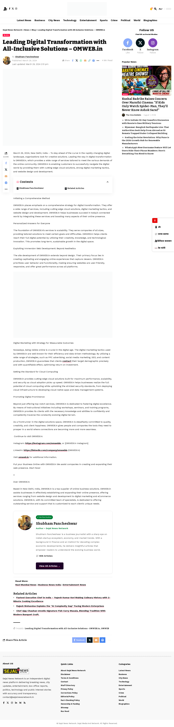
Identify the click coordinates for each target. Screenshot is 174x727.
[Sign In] (5, 9)
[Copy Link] (89, 60)
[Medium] (20, 703)
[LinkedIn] (16, 703)
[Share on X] (77, 60)
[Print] (94, 60)
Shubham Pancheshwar (27, 56)
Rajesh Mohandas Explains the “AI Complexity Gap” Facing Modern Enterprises (60, 606)
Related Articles (75, 188)
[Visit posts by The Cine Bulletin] (123, 115)
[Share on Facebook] (72, 60)
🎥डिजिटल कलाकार (163, 241)
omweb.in (23, 457)
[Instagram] (16, 8)
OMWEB (105, 628)
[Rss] (24, 703)
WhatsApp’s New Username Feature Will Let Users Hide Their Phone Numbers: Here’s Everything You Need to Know (146, 150)
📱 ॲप (158, 227)
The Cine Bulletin (133, 115)
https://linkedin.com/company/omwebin (45, 450)
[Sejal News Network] (87, 9)
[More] (98, 60)
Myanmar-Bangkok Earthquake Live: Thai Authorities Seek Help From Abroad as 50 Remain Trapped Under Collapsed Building (145, 130)
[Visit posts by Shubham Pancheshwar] (7, 60)
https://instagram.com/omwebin (43, 443)
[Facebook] (9, 8)
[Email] (85, 60)
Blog (6, 35)
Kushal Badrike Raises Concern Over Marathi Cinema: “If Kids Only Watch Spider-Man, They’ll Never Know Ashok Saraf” (145, 104)
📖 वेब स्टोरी (160, 248)
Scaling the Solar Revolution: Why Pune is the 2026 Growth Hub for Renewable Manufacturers (145, 140)
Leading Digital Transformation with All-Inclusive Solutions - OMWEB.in (62, 628)
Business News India (49, 584)
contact (66, 361)
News (125, 94)
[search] (155, 8)
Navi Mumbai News (25, 584)
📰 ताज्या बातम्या (162, 234)
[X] (13, 8)
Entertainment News (74, 584)
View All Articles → (49, 566)
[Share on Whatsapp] (81, 60)
